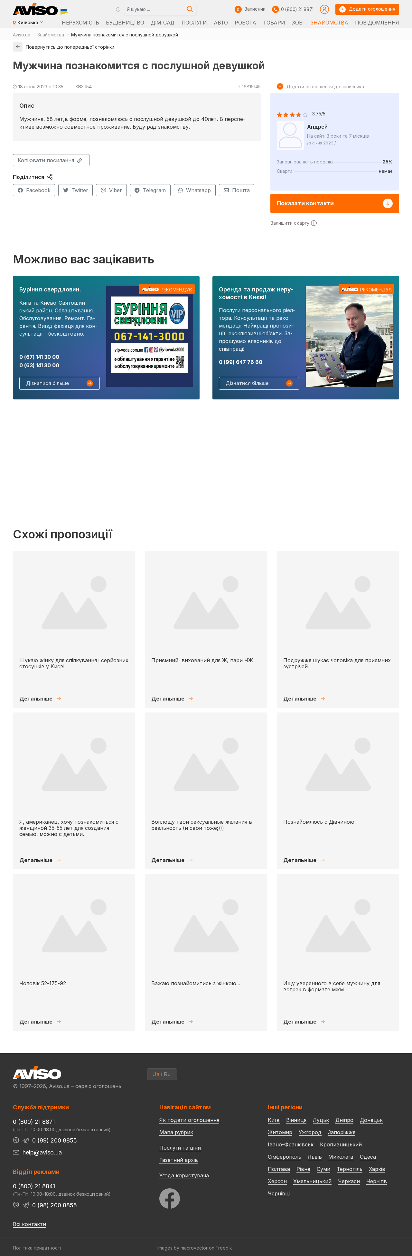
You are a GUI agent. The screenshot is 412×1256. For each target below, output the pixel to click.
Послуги (194, 22)
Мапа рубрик (176, 1132)
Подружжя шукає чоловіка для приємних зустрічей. (337, 663)
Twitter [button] (79, 190)
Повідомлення (377, 22)
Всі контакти (29, 1224)
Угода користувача (184, 1175)
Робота (245, 22)
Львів (315, 1156)
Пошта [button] (241, 190)
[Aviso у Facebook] (201, 1197)
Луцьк (321, 1120)
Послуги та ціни (180, 1147)
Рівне (303, 1169)
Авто (221, 22)
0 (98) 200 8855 (54, 1205)
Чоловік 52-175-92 (42, 983)
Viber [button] (115, 190)
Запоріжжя (341, 1132)
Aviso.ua (21, 34)
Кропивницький (341, 1144)
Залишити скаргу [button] (289, 223)
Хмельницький (312, 1181)
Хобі (298, 22)
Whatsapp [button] (198, 190)
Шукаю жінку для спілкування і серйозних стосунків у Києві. (73, 663)
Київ (274, 1120)
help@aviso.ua (42, 1152)
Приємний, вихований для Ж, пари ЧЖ (202, 660)
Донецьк (371, 1120)
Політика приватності (37, 1248)
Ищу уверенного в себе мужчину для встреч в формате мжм (331, 986)
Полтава (279, 1169)
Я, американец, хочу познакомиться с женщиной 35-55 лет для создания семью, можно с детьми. (68, 828)
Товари (274, 22)
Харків (377, 1169)
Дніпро (344, 1120)
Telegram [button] (154, 190)
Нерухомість (80, 22)
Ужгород (310, 1132)
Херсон (277, 1181)
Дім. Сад (162, 22)
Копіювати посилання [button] (46, 160)
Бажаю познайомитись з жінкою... (195, 983)
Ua (155, 1074)
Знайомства (329, 22)
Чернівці (279, 1193)
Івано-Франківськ (291, 1144)
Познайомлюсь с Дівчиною (318, 822)
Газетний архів (178, 1160)
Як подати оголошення (189, 1120)
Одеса (368, 1156)
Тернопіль (349, 1169)
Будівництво (125, 22)
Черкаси (349, 1181)
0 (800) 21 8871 (297, 9)
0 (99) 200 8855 (54, 1140)
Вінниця (296, 1120)
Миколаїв (340, 1156)
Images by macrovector (182, 1248)
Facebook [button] (38, 190)
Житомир (280, 1132)
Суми (323, 1169)
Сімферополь (284, 1156)
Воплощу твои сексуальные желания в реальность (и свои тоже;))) (201, 825)
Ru (167, 1074)
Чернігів (376, 1181)
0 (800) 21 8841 (34, 1186)
